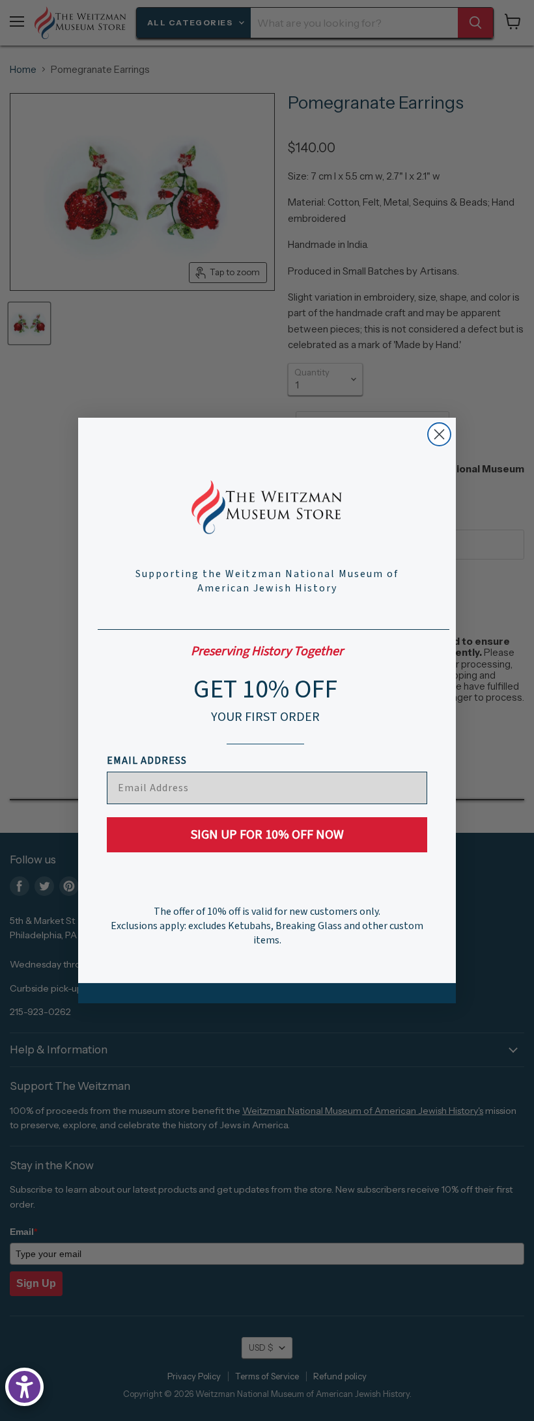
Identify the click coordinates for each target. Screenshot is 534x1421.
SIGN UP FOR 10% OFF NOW (267, 835)
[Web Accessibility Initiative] (24, 1386)
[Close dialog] (439, 434)
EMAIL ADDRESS (147, 760)
